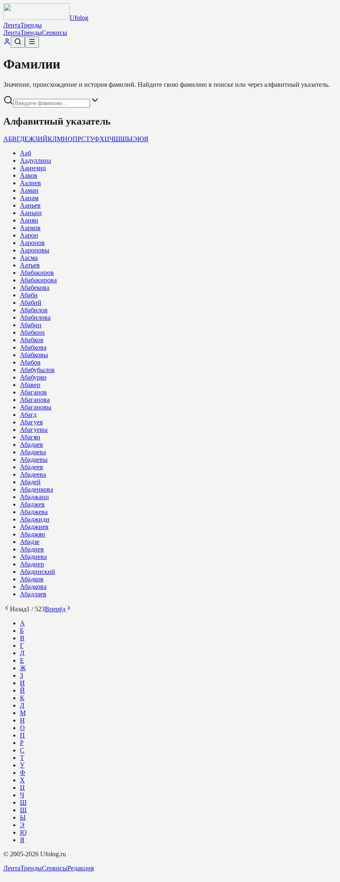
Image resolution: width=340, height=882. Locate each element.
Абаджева (34, 511)
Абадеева (33, 474)
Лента (11, 25)
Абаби (29, 295)
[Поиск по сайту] (18, 42)
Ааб (25, 153)
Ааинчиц (33, 168)
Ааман (29, 190)
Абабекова (34, 287)
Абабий (30, 302)
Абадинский (37, 571)
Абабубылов (37, 369)
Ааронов (32, 242)
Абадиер (32, 564)
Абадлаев (33, 594)
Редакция (80, 868)
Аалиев (30, 182)
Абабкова (33, 347)
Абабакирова (38, 280)
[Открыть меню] (32, 42)
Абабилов (34, 310)
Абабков (32, 339)
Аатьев (30, 265)
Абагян (30, 437)
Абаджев (32, 504)
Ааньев (30, 205)
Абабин (30, 324)
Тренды (31, 25)
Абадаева (33, 452)
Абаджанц (34, 496)
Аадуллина (35, 160)
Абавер (30, 384)
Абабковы (34, 354)
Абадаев (31, 444)
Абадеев (31, 466)
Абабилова (35, 317)
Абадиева (33, 556)
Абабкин (32, 332)
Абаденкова (36, 489)
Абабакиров (37, 272)
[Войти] (7, 43)
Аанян (29, 220)
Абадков (32, 579)
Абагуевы (34, 429)
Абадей (30, 481)
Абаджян (32, 534)
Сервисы (54, 32)
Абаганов (33, 392)
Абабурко (33, 377)
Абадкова (33, 586)
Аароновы (34, 250)
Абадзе (29, 541)
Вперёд (55, 608)
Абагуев (31, 422)
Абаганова (35, 399)
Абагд (28, 414)
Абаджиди (34, 519)
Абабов (30, 362)
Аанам (29, 197)
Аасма (29, 257)
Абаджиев (34, 526)
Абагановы (35, 407)
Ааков (28, 175)
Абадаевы (34, 459)
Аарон (29, 235)
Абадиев (32, 549)
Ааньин (31, 212)
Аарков (30, 227)
